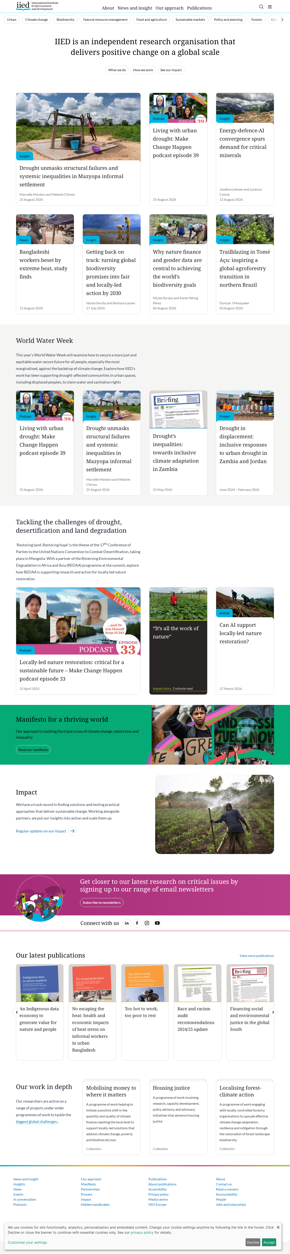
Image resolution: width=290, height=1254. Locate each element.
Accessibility (157, 1189)
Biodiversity (65, 19)
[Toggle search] (261, 6)
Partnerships (90, 1189)
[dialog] (143, 1236)
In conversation (24, 1199)
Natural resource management (105, 19)
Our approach (170, 8)
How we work (143, 70)
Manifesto (88, 1184)
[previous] (17, 1012)
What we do (117, 70)
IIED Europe (157, 1204)
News (17, 1189)
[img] (273, 1012)
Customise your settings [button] (27, 1242)
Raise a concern (227, 1189)
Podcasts (20, 1204)
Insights (19, 1184)
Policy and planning (228, 19)
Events (18, 1194)
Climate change (36, 19)
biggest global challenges (36, 1121)
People (221, 1199)
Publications (199, 8)
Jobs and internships (231, 1204)
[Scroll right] (282, 19)
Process (86, 1194)
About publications (162, 1184)
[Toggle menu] (270, 7)
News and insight (135, 8)
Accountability (226, 1194)
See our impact (171, 70)
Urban (11, 19)
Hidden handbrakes (95, 1204)
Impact (86, 1199)
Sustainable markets (190, 19)
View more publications (257, 956)
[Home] (37, 6)
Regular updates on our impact (41, 831)
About (108, 8)
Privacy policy (158, 1194)
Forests (256, 19)
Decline (253, 1242)
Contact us (224, 1184)
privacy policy (142, 1232)
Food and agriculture (152, 19)
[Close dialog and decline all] (278, 1225)
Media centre (158, 1199)
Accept (269, 1242)
